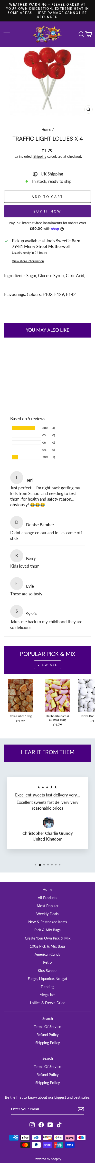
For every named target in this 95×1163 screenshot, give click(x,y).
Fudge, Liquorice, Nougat (47, 978)
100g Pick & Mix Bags (48, 946)
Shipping (39, 156)
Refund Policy (48, 1034)
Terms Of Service (47, 1026)
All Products (47, 897)
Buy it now (47, 211)
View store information (28, 261)
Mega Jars (47, 994)
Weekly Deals (47, 913)
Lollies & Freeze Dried (47, 1002)
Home (46, 129)
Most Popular (47, 905)
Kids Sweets (47, 970)
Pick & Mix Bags (47, 930)
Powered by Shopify (47, 1159)
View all (47, 665)
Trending (47, 986)
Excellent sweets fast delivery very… (47, 795)
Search (47, 1018)
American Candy (47, 954)
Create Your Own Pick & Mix (47, 938)
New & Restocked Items (47, 922)
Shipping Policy (47, 1042)
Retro (47, 962)
